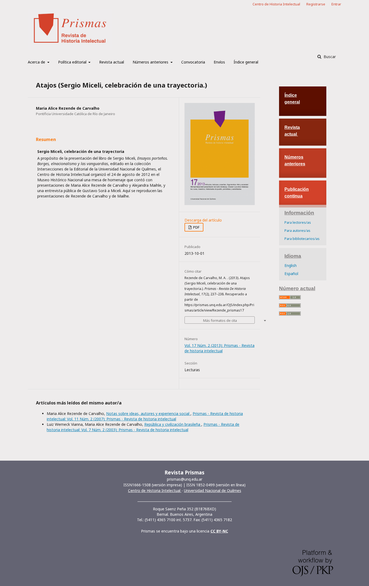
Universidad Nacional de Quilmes (212, 490)
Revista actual (111, 62)
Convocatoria (193, 62)
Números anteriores (151, 62)
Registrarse (315, 4)
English (290, 265)
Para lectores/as (297, 222)
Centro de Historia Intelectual (276, 4)
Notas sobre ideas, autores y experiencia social (148, 413)
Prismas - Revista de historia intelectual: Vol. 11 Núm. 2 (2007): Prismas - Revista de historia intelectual (145, 416)
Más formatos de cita (220, 320)
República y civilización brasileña (172, 424)
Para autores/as (297, 230)
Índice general (246, 62)
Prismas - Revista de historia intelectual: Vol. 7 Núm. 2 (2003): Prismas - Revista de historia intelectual (143, 427)
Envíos (219, 62)
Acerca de (37, 62)
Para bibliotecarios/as (302, 238)
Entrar (336, 4)
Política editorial (73, 62)
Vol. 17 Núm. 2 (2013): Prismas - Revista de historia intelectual (219, 348)
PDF (195, 227)
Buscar (329, 56)
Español (291, 273)
